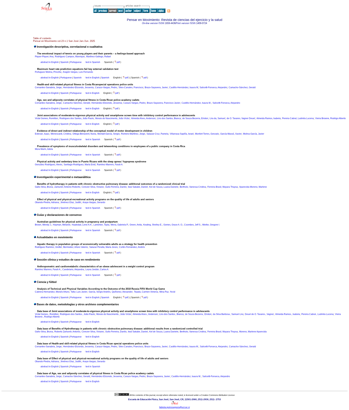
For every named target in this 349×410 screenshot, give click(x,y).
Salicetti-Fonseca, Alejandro (213, 87)
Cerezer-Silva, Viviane (93, 187)
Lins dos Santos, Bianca (169, 118)
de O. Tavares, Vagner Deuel (241, 118)
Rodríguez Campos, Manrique (70, 56)
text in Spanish (93, 62)
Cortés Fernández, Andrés (132, 247)
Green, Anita (136, 224)
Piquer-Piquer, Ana (44, 56)
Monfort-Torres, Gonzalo (207, 134)
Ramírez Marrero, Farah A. (48, 269)
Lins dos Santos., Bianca (171, 314)
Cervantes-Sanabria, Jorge (48, 87)
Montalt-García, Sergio (108, 134)
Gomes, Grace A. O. (173, 224)
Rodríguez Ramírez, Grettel (48, 247)
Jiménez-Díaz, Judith (70, 202)
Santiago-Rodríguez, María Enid (79, 164)
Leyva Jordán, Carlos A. (97, 269)
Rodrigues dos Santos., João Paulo (77, 314)
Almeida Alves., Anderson (145, 314)
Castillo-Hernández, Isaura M (183, 87)
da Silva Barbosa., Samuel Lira (228, 314)
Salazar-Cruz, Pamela (157, 134)
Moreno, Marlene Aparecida (253, 331)
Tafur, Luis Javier (79, 292)
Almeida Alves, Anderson (143, 118)
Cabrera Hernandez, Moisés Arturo (52, 292)
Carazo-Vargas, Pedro (106, 87)
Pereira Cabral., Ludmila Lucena (317, 314)
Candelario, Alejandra (73, 269)
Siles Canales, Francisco (131, 346)
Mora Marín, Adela (44, 149)
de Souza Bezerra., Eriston (198, 314)
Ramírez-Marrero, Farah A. (110, 164)
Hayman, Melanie (61, 224)
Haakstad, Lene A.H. (82, 224)
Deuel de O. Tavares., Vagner (259, 314)
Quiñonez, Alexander (122, 292)
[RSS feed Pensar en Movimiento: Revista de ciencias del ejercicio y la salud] (168, 10)
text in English (92, 77)
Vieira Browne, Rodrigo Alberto (330, 118)
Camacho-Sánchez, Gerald (242, 87)
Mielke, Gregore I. (211, 224)
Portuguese (76, 62)
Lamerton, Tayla (101, 224)
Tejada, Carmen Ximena (146, 292)
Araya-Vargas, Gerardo (94, 202)
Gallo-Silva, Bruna (44, 187)
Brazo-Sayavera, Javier (156, 87)
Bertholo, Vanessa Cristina (193, 187)
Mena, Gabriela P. (119, 224)
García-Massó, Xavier (231, 134)
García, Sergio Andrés (99, 292)
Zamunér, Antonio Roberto (67, 187)
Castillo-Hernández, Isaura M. (196, 103)
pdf (118, 62)
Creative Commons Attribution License (218, 395)
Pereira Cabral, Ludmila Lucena (298, 118)
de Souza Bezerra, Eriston (195, 118)
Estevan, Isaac (42, 134)
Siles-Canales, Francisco (131, 87)
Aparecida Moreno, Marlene (253, 187)
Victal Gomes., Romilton (47, 314)
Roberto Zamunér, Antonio (67, 331)
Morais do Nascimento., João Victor (113, 314)
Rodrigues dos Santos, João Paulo (76, 118)
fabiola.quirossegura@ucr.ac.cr (174, 407)
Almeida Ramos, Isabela (268, 118)
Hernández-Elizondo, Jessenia (78, 87)
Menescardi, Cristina (61, 134)
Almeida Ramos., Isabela (287, 314)
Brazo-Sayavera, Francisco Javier (163, 103)
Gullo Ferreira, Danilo (116, 187)
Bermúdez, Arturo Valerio (75, 247)
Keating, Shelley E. (152, 224)
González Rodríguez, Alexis (48, 164)
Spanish (64, 62)
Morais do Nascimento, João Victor (112, 118)
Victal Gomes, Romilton (46, 118)
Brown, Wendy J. (43, 224)
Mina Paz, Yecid (167, 292)
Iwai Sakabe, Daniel (138, 187)
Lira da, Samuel (217, 118)
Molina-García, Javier (253, 134)
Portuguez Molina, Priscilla (48, 72)
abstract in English (50, 62)
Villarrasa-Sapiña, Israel (182, 134)
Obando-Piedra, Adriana (47, 202)
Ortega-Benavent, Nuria (84, 134)
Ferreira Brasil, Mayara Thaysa (222, 187)
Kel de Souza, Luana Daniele (163, 187)
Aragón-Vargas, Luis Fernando (78, 72)
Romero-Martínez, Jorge (133, 134)
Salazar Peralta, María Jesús (103, 247)
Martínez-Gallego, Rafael (98, 56)
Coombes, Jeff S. (192, 224)
